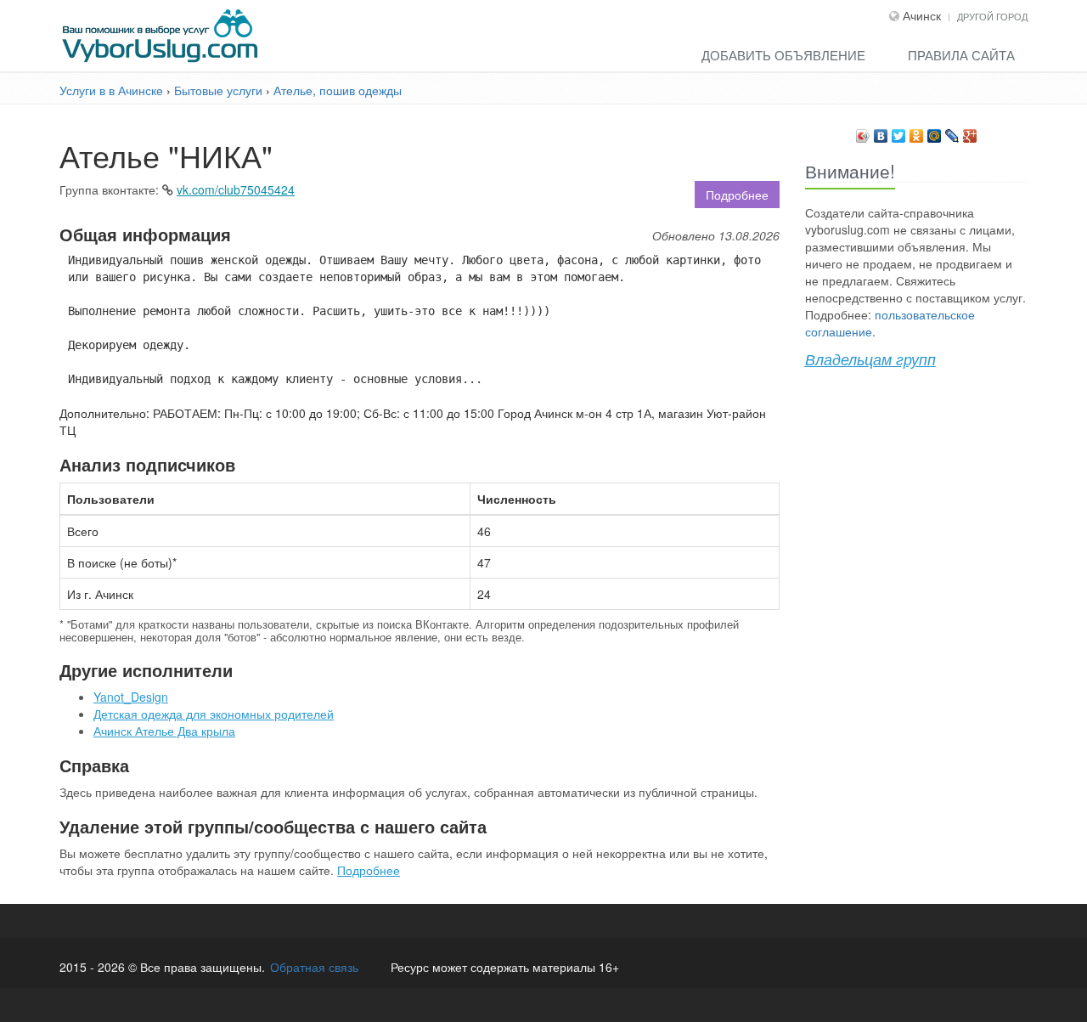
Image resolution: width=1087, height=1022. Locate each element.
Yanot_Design (130, 696)
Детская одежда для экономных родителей (213, 713)
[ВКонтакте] (881, 131)
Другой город (992, 16)
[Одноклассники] (917, 131)
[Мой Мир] (934, 131)
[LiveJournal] (952, 131)
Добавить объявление (783, 55)
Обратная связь (314, 966)
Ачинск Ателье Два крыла (164, 730)
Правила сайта (961, 55)
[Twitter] (899, 131)
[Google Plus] (970, 131)
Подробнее (737, 194)
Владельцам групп (870, 359)
